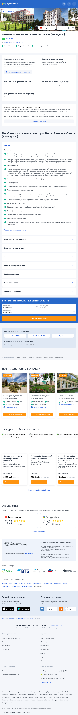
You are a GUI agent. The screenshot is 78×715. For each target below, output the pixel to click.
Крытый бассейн (9, 46)
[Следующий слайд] (73, 19)
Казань (65, 583)
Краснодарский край (45, 694)
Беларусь (26, 692)
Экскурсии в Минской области (39, 490)
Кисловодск (13, 694)
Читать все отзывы (39, 531)
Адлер (55, 694)
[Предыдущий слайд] (5, 19)
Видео (24, 357)
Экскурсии (5, 649)
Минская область (18, 42)
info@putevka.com (62, 336)
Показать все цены (39, 318)
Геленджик (69, 694)
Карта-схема (48, 357)
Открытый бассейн (24, 46)
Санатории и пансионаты (11, 638)
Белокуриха (18, 692)
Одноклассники (64, 608)
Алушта (31, 697)
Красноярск (16, 586)
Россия (27, 700)
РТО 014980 (29, 553)
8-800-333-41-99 (39, 336)
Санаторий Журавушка (12, 396)
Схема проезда (46, 682)
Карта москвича (46, 657)
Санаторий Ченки (66, 396)
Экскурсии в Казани (43, 700)
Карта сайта (26, 712)
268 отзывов (9, 38)
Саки (50, 697)
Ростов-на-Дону (27, 586)
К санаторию (9, 11)
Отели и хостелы (7, 642)
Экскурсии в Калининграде (60, 700)
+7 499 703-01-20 (15, 336)
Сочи (10, 583)
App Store (5, 608)
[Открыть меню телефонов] (64, 4)
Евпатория (43, 697)
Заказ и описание (11, 482)
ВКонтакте (44, 608)
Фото (18, 357)
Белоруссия (7, 42)
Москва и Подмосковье (61, 697)
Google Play (21, 608)
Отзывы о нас (45, 649)
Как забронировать (47, 638)
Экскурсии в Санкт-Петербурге (40, 692)
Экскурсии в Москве (16, 700)
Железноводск (32, 694)
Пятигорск (22, 694)
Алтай (11, 692)
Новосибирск (6, 586)
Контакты (31, 357)
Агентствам (6, 671)
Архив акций (59, 357)
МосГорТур (44, 642)
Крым (25, 697)
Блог (42, 660)
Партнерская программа (10, 674)
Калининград (47, 583)
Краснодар (57, 583)
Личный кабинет (55, 626)
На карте (39, 357)
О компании (45, 645)
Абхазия (4, 692)
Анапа (29, 583)
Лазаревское (6, 697)
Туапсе (19, 697)
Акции (43, 653)
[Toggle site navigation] (74, 4)
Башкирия (5, 700)
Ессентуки (5, 694)
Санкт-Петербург (19, 583)
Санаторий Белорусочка (41, 396)
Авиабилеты (6, 645)
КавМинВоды (66, 692)
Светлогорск (56, 692)
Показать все (38, 586)
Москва (4, 583)
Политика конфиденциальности (11, 712)
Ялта (36, 697)
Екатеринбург (37, 583)
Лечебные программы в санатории (18, 72)
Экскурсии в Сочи (7, 702)
